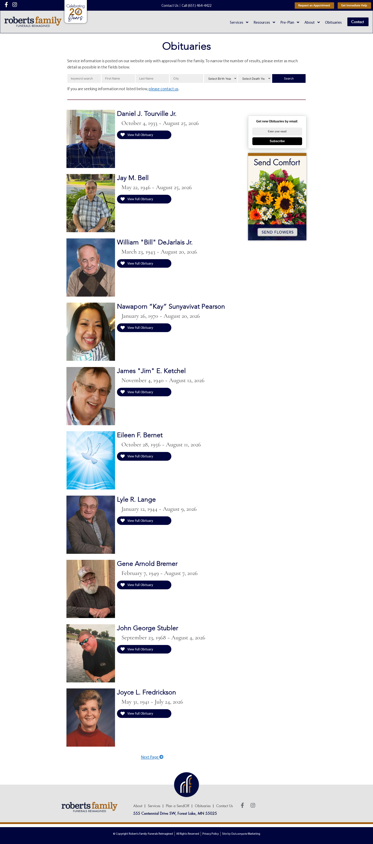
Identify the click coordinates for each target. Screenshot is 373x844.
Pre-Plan (287, 22)
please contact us (163, 88)
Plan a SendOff (177, 806)
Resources (262, 22)
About (309, 22)
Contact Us (224, 806)
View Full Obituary (140, 135)
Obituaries (333, 22)
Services (236, 22)
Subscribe (277, 141)
